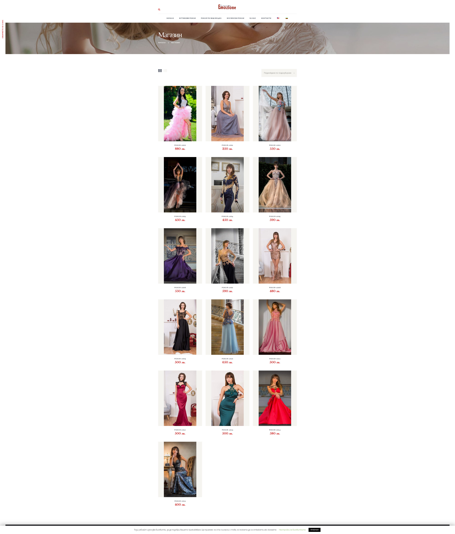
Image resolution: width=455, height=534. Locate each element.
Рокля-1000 (180, 145)
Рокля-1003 (180, 216)
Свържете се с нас (3, 29)
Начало (162, 43)
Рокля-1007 (227, 287)
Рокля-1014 (275, 430)
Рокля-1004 (227, 216)
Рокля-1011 (274, 359)
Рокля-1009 (180, 359)
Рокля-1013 (227, 430)
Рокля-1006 (180, 287)
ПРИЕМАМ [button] (314, 530)
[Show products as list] (165, 71)
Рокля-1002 (275, 145)
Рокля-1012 (180, 430)
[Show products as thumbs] (160, 71)
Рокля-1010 (227, 359)
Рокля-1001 (227, 145)
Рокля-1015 (180, 501)
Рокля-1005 (274, 216)
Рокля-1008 (275, 287)
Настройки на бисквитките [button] (292, 530)
